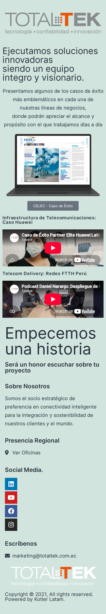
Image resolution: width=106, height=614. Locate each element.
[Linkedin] (11, 484)
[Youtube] (11, 497)
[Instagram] (11, 525)
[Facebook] (11, 511)
